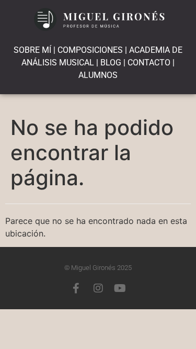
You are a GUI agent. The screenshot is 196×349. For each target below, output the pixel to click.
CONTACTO (149, 62)
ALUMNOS (98, 75)
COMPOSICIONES (90, 50)
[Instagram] (98, 288)
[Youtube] (120, 288)
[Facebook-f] (76, 288)
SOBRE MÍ (32, 50)
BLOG (110, 62)
